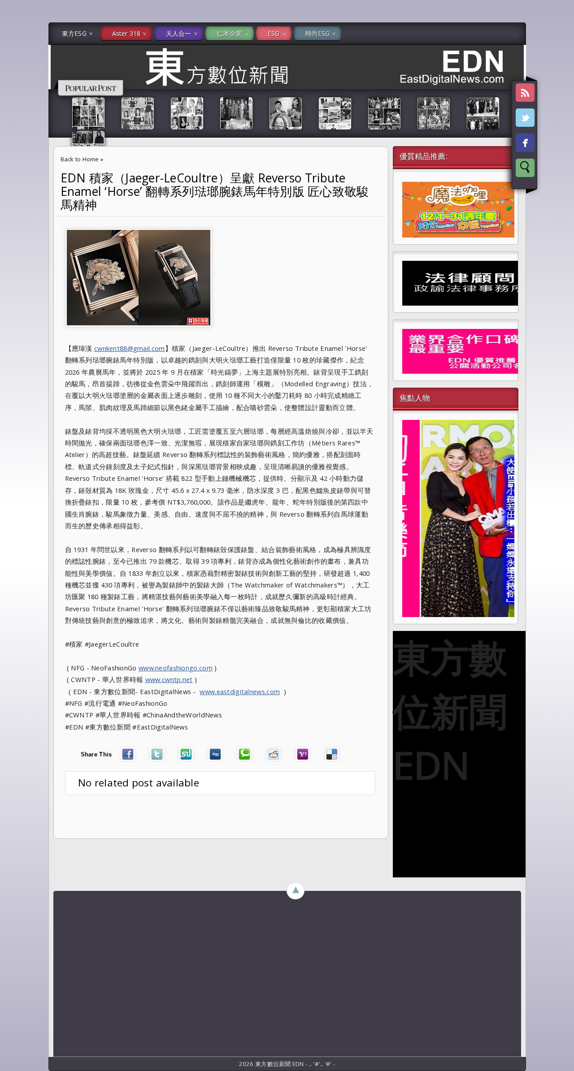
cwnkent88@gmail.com (129, 348)
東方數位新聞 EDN (450, 710)
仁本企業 (230, 33)
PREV (14, 142)
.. (311, 1064)
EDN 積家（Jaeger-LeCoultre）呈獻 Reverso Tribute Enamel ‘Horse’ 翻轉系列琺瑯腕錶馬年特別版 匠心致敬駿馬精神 (215, 191)
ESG (273, 33)
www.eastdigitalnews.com (240, 691)
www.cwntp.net (169, 679)
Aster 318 (126, 33)
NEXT (559, 142)
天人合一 (178, 33)
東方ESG (74, 33)
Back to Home (80, 159)
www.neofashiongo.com (176, 667)
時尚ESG (317, 33)
